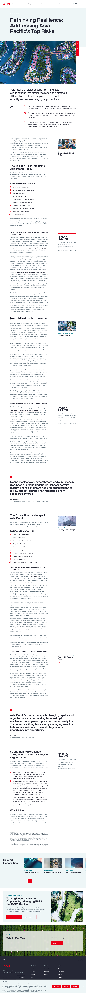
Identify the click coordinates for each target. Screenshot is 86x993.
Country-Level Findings (66, 530)
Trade (59, 969)
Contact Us (53, 4)
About (36, 4)
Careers (60, 4)
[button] (14, 917)
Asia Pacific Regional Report (65, 658)
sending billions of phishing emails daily (35, 249)
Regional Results (64, 335)
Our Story (33, 969)
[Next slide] (30, 881)
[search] (41, 4)
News (71, 4)
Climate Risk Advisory (73, 872)
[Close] (83, 986)
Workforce (60, 977)
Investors (66, 4)
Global (80, 4)
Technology (61, 971)
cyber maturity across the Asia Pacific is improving (31, 272)
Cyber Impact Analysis (52, 872)
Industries (23, 4)
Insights (30, 4)
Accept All (75, 986)
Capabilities (15, 4)
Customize (56, 986)
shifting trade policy (34, 576)
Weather (60, 974)
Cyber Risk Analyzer (31, 872)
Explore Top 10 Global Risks (66, 154)
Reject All (66, 986)
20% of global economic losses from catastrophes (24, 410)
